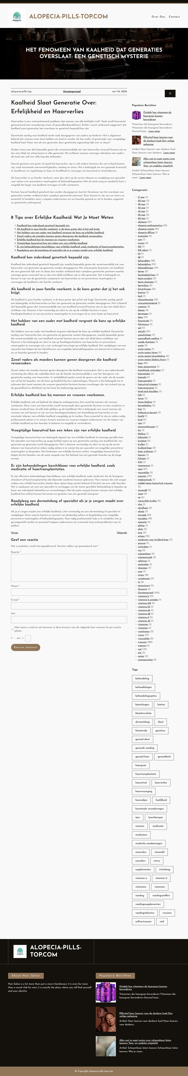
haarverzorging (146, 388)
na (139, 497)
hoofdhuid (161, 800)
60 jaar (142, 218)
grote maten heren (148, 352)
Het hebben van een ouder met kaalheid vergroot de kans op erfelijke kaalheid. (60, 232)
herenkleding (144, 405)
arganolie (143, 236)
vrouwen (142, 642)
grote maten (144, 349)
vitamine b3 (144, 607)
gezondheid (164, 756)
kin (139, 430)
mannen (142, 476)
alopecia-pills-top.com (68, 17)
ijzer (140, 423)
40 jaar (142, 208)
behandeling (144, 264)
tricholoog (164, 869)
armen (141, 243)
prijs (140, 533)
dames (141, 310)
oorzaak (142, 515)
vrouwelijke (144, 638)
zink (162, 921)
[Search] (170, 93)
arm (140, 239)
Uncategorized (72, 91)
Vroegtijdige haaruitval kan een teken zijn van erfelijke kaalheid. (52, 243)
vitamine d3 (144, 621)
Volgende (122, 533)
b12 (139, 247)
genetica (160, 730)
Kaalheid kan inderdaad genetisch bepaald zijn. (43, 225)
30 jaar (141, 204)
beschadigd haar (146, 275)
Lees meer (154, 131)
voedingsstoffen (161, 895)
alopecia (142, 222)
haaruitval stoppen (148, 384)
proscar (142, 543)
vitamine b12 (144, 603)
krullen (141, 444)
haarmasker (144, 374)
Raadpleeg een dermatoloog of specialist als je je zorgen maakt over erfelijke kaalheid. (65, 250)
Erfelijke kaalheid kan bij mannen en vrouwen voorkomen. (48, 239)
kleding (142, 434)
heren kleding (145, 402)
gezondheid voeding (148, 338)
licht (140, 462)
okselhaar (143, 508)
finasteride (143, 321)
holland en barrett (147, 412)
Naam (15, 586)
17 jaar (141, 197)
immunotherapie (146, 427)
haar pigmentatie (147, 367)
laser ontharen (145, 451)
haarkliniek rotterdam (149, 370)
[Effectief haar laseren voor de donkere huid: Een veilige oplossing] (136, 141)
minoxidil (142, 490)
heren (141, 398)
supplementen (143, 869)
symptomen (144, 578)
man (140, 469)
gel (139, 328)
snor (140, 571)
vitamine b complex (148, 600)
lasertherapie (155, 817)
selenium (142, 561)
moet (140, 494)
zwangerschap (145, 660)
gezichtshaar (144, 335)
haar (140, 363)
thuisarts (142, 589)
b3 (139, 254)
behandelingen (145, 268)
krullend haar (145, 448)
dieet (160, 722)
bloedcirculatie (143, 713)
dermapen (143, 314)
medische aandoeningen (148, 843)
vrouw (141, 635)
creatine (142, 307)
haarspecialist (145, 381)
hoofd (141, 416)
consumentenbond (147, 303)
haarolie (142, 377)
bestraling (143, 285)
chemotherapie (145, 299)
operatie (142, 522)
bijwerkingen (144, 289)
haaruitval (141, 782)
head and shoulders (148, 391)
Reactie (16, 552)
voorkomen (144, 631)
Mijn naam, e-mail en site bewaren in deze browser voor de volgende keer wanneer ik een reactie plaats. (68, 629)
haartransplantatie (145, 774)
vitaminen (143, 624)
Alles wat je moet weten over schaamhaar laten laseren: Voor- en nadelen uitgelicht (159, 162)
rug (140, 550)
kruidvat (142, 441)
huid (140, 420)
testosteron (144, 585)
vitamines (143, 628)
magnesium (144, 465)
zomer (141, 656)
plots (140, 529)
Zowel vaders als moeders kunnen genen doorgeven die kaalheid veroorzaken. (60, 236)
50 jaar (141, 215)
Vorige (14, 533)
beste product (145, 278)
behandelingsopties (146, 696)
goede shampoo (146, 342)
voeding (139, 895)
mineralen (140, 852)
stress (141, 575)
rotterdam (143, 547)
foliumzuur (143, 324)
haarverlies (161, 782)
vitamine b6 (144, 610)
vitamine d (143, 617)
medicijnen (141, 835)
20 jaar (142, 201)
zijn (139, 653)
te (139, 582)
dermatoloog (142, 722)
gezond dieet (142, 739)
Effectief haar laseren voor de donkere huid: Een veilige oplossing (158, 141)
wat (140, 649)
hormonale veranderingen (149, 809)
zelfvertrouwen (143, 921)
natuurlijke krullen (147, 501)
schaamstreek (145, 557)
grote (141, 345)
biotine (141, 292)
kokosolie (143, 437)
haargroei (140, 765)
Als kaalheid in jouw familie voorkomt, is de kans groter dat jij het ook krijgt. (58, 229)
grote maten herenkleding (151, 356)
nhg (140, 504)
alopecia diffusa (146, 232)
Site (13, 613)
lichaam (142, 458)
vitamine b (143, 596)
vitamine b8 (144, 614)
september (143, 564)
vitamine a (141, 878)
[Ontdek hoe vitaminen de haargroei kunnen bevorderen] (136, 116)
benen (141, 271)
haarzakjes (141, 800)
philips (141, 525)
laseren (141, 455)
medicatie (158, 826)
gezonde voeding (144, 748)
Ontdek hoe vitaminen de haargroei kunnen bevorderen (157, 116)
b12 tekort (143, 250)
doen (140, 317)
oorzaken (142, 518)
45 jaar (141, 211)
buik (140, 296)
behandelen (144, 261)
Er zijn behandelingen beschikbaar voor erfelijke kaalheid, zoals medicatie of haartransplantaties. (70, 247)
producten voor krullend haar (153, 540)
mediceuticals (145, 480)
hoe (140, 409)
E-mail (15, 600)
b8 (139, 257)
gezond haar (142, 756)
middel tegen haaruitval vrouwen (155, 483)
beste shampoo (146, 282)
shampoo (142, 568)
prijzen (141, 536)
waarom (142, 646)
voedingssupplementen (148, 904)
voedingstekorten (144, 913)
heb (140, 395)
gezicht (141, 331)
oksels (141, 511)
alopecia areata (146, 229)
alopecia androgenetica (150, 225)
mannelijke (143, 473)
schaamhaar (144, 554)
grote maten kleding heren (152, 360)
